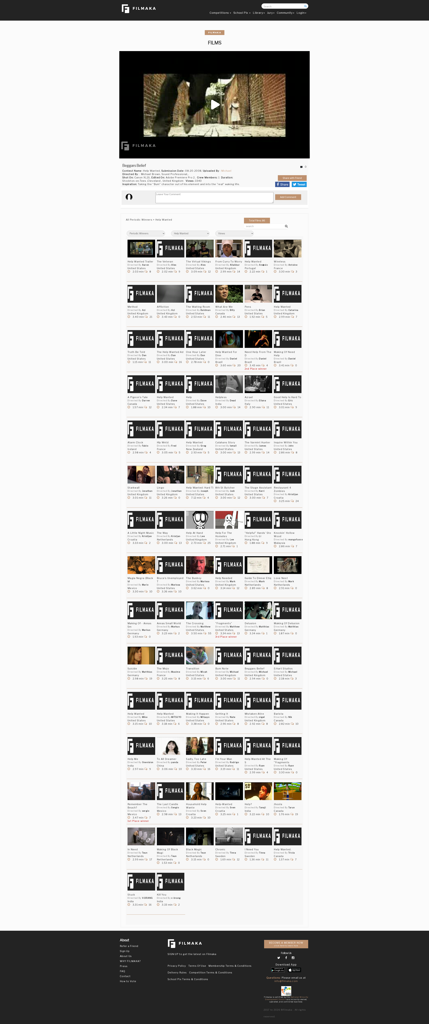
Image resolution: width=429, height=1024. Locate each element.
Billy (232, 310)
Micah (204, 672)
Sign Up (125, 951)
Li (260, 536)
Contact (125, 976)
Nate (232, 717)
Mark (233, 581)
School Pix (241, 12)
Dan (144, 355)
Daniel (233, 358)
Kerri (262, 491)
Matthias (264, 626)
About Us (126, 956)
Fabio (145, 446)
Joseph (204, 491)
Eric (290, 400)
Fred (173, 446)
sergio (145, 811)
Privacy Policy (177, 965)
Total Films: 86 (257, 220)
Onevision (148, 762)
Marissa (175, 585)
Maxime (175, 672)
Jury (270, 12)
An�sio (263, 265)
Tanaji (262, 807)
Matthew (206, 626)
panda (174, 762)
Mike (144, 717)
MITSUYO (176, 717)
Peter (204, 762)
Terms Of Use (197, 965)
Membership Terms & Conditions (230, 965)
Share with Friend (292, 178)
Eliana (262, 400)
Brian (262, 310)
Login (301, 12)
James (262, 446)
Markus (146, 630)
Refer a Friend (129, 946)
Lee (203, 536)
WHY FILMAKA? (130, 961)
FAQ (122, 971)
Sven (203, 811)
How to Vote (128, 981)
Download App (286, 964)
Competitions (219, 12)
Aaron (145, 265)
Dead (233, 400)
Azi (144, 310)
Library (258, 12)
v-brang (176, 898)
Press (124, 966)
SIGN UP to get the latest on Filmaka (192, 954)
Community (285, 12)
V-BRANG (147, 898)
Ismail (233, 446)
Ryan (262, 765)
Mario (145, 585)
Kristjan (175, 536)
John (291, 446)
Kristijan (293, 494)
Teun (144, 852)
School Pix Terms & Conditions (188, 979)
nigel (262, 717)
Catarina (293, 310)
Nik (290, 717)
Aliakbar (235, 265)
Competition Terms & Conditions (210, 972)
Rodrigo (234, 762)
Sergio (175, 807)
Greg (203, 446)
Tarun (291, 807)
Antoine (292, 265)
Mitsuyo (205, 717)
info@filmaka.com (286, 981)
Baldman (206, 310)
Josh (232, 491)
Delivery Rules (177, 972)
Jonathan (147, 491)
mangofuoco (295, 539)
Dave (174, 400)
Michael (226, 170)
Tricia (291, 852)
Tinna (233, 852)
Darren (146, 400)
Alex (173, 265)
